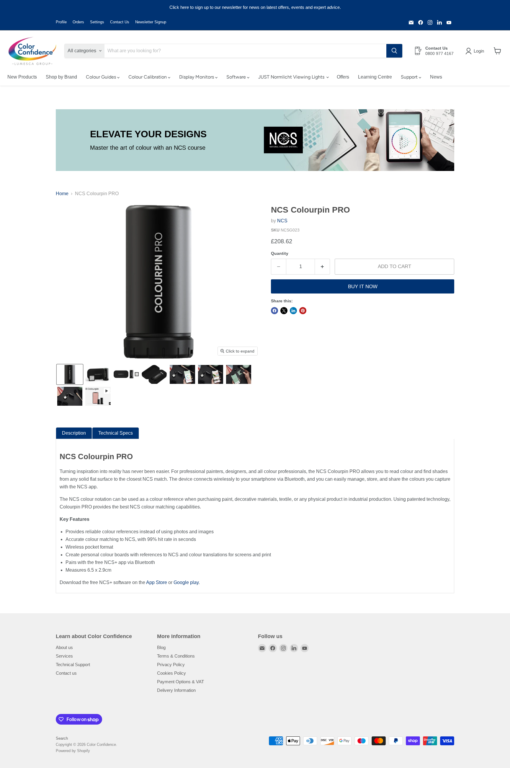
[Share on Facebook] (274, 310)
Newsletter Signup (150, 22)
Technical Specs (115, 433)
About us (64, 647)
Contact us (66, 673)
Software (236, 77)
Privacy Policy (171, 664)
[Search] (394, 51)
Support (410, 77)
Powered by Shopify (73, 751)
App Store (156, 582)
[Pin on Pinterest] (302, 310)
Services (64, 655)
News (436, 76)
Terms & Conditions (176, 655)
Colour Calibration (148, 77)
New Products (22, 76)
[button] (475, 51)
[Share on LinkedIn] (293, 310)
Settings (97, 22)
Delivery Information (176, 690)
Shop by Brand (61, 76)
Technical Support (73, 664)
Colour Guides (101, 77)
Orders (78, 22)
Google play (186, 582)
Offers (343, 76)
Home (62, 193)
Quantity (279, 253)
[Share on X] (283, 310)
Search (62, 738)
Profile (61, 22)
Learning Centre (375, 76)
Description (74, 433)
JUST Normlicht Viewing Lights (292, 77)
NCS (282, 220)
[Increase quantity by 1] (322, 267)
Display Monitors (197, 77)
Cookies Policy (171, 673)
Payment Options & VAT (180, 681)
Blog (161, 647)
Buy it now (362, 286)
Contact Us (119, 22)
